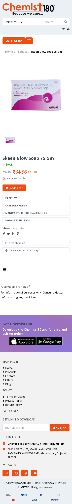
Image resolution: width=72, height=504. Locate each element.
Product (22, 52)
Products (10, 372)
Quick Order (14, 41)
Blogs (8, 384)
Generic (23, 205)
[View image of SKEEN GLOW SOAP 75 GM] (10, 140)
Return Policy (13, 405)
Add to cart (16, 188)
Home (9, 52)
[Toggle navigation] (29, 40)
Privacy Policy (13, 401)
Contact (10, 376)
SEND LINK (59, 428)
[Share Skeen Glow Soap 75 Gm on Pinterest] (19, 233)
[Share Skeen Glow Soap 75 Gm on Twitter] (9, 233)
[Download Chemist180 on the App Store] (22, 341)
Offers (9, 380)
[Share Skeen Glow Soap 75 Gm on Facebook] (5, 233)
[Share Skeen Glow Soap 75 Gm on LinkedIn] (14, 233)
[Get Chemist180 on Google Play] (49, 341)
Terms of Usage (15, 397)
